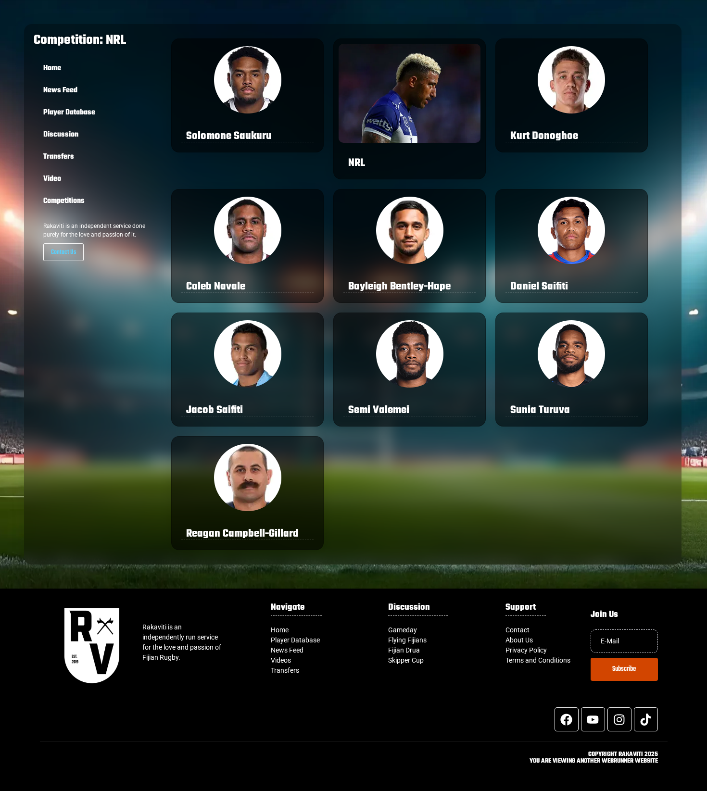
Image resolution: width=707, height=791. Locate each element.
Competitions (64, 201)
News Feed (60, 90)
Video (52, 179)
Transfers (58, 157)
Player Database (69, 112)
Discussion (60, 134)
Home (52, 68)
